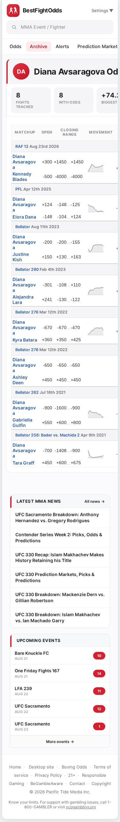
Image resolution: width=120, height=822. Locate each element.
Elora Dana (24, 217)
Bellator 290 (27, 269)
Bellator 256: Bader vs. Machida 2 (47, 435)
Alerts (62, 46)
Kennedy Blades (21, 176)
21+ (72, 775)
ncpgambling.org (81, 806)
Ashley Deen (20, 379)
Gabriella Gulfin (22, 422)
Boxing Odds (74, 766)
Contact (77, 783)
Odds (15, 46)
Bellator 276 (26, 312)
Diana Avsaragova (24, 162)
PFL (18, 189)
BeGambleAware (46, 783)
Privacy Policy (48, 775)
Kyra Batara (24, 339)
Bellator (22, 226)
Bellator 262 (27, 392)
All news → (94, 501)
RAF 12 (21, 146)
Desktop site (41, 766)
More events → (60, 741)
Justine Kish (20, 256)
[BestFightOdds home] (13, 10)
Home (15, 766)
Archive (38, 46)
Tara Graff (23, 462)
